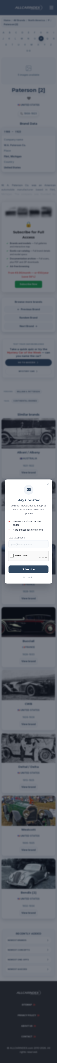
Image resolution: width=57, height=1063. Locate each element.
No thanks (28, 577)
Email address (17, 538)
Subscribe (28, 569)
